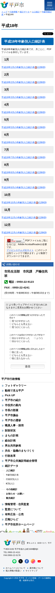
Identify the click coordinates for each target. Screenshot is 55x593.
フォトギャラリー (15, 385)
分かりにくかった (21, 341)
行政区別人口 (12, 479)
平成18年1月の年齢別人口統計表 (23, 67)
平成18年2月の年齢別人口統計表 (23, 82)
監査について (13, 509)
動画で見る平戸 (14, 390)
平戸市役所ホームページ (19, 524)
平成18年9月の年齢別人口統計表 (23, 187)
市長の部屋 (11, 410)
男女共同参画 (13, 445)
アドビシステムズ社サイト (20, 250)
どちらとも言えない (22, 324)
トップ (4, 12)
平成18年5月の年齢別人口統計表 (23, 127)
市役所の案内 (13, 405)
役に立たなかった (21, 358)
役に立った (17, 352)
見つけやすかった (21, 321)
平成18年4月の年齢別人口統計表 (23, 112)
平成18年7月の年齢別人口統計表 (23, 157)
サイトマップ (31, 571)
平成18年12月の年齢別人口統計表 (24, 232)
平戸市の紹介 (13, 400)
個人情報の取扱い (13, 571)
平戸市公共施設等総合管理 (21, 460)
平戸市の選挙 (13, 420)
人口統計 (36, 12)
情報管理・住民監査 (17, 504)
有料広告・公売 (14, 514)
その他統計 (11, 489)
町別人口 (10, 483)
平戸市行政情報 (10, 378)
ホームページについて (15, 568)
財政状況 (10, 430)
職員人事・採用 (14, 425)
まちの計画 (11, 435)
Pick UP (10, 395)
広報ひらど (11, 519)
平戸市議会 (11, 415)
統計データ (25, 12)
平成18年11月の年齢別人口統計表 (23, 217)
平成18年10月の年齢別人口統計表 (24, 202)
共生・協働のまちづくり (19, 450)
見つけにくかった (21, 327)
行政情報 (13, 12)
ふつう (39, 338)
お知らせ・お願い (15, 493)
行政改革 (10, 455)
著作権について (36, 568)
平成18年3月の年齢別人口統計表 (23, 97)
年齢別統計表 (12, 475)
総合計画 (10, 440)
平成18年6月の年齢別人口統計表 (23, 142)
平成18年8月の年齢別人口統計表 (23, 172)
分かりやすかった (21, 338)
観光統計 (10, 498)
